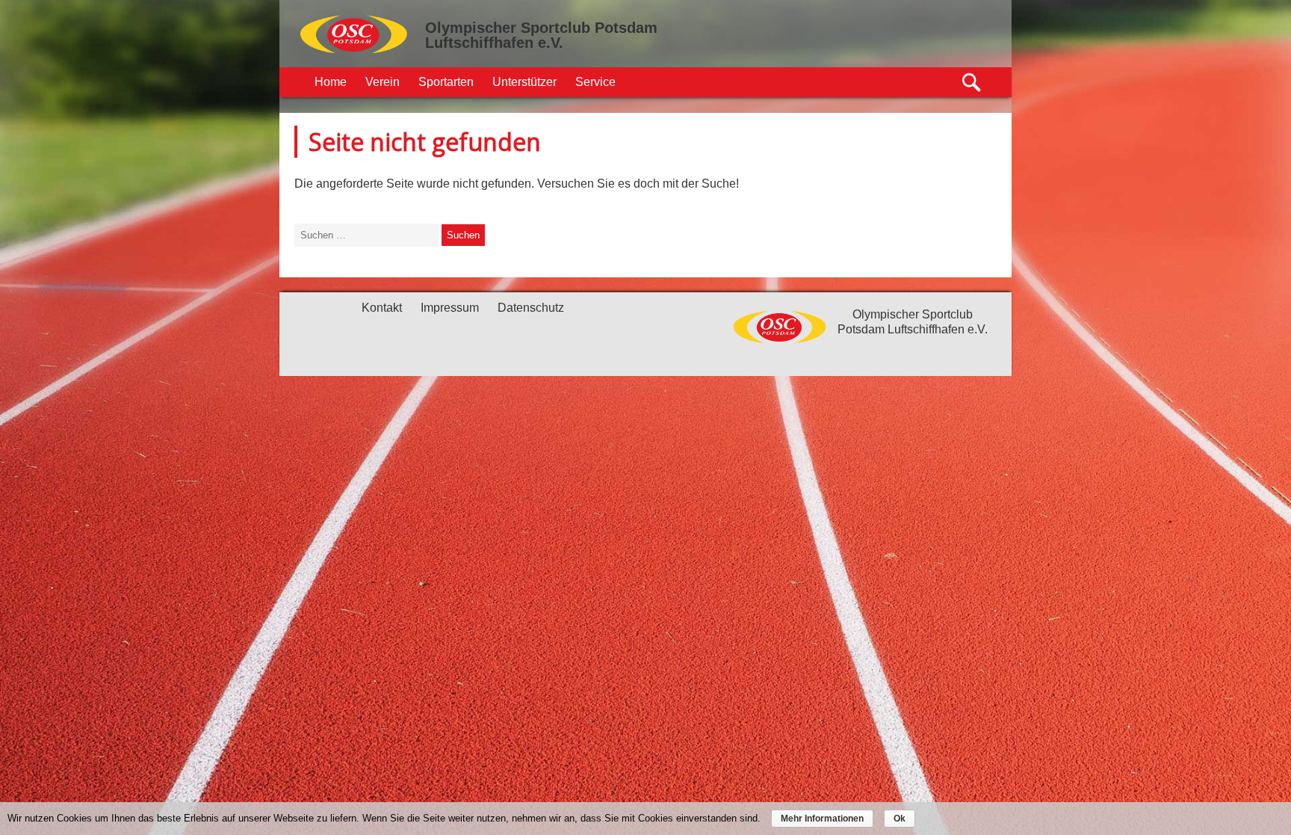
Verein (382, 82)
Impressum (450, 307)
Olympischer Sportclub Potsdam (541, 27)
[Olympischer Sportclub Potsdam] (354, 51)
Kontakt (382, 307)
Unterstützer (524, 82)
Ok (899, 818)
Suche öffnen (972, 83)
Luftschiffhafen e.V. (494, 42)
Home (331, 82)
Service (595, 82)
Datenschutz (531, 307)
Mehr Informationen (822, 818)
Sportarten (446, 82)
